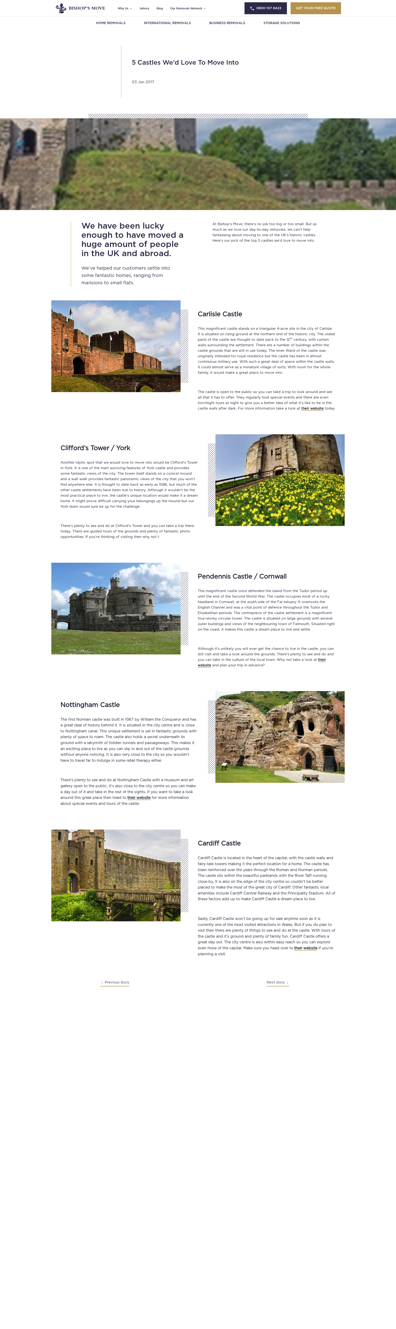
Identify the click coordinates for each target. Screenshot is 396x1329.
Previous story (117, 982)
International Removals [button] (167, 23)
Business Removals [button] (227, 23)
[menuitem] (111, 23)
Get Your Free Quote (316, 8)
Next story (276, 982)
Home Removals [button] (111, 23)
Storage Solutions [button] (282, 23)
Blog (160, 8)
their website (312, 408)
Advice (144, 8)
